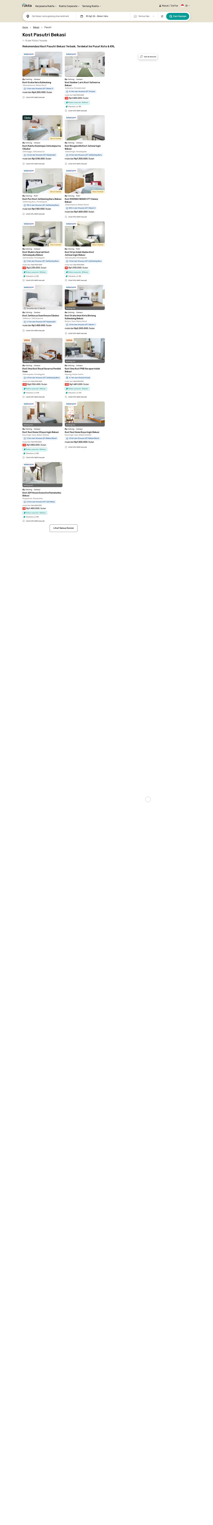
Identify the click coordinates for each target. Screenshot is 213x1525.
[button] (168, 5)
